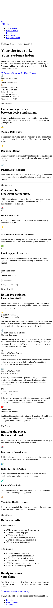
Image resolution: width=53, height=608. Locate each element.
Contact (9, 605)
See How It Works (28, 73)
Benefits (9, 33)
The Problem (11, 28)
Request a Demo (13, 37)
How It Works (12, 31)
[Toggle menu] (2, 42)
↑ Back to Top (23, 591)
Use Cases (10, 35)
